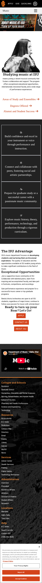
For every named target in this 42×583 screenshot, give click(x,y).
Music (6, 10)
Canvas (4, 446)
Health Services (7, 464)
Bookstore (5, 425)
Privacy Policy (8, 561)
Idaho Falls (5, 515)
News (3, 453)
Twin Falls (5, 518)
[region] (21, 563)
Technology (5, 410)
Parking (4, 468)
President (5, 486)
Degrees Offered (19, 105)
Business (5, 386)
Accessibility (6, 418)
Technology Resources (10, 475)
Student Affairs (7, 500)
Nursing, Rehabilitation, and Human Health (17, 396)
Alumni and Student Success (19, 111)
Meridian (4, 512)
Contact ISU (6, 533)
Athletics (4, 493)
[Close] (39, 546)
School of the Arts (8, 400)
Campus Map (6, 429)
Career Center (6, 461)
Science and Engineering (10, 407)
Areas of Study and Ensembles (19, 99)
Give (17, 4)
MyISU (4, 449)
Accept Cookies (21, 579)
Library (4, 442)
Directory (5, 432)
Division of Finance (8, 497)
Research (5, 503)
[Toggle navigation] (35, 11)
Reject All (21, 572)
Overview (5, 483)
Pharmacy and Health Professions (14, 403)
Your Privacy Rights (21, 566)
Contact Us (21, 322)
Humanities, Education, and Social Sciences (18, 393)
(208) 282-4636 (7, 537)
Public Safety (6, 471)
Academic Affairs (8, 490)
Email (3, 436)
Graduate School (7, 390)
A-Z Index (5, 422)
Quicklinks (26, 4)
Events (4, 439)
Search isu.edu (7, 530)
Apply (10, 4)
